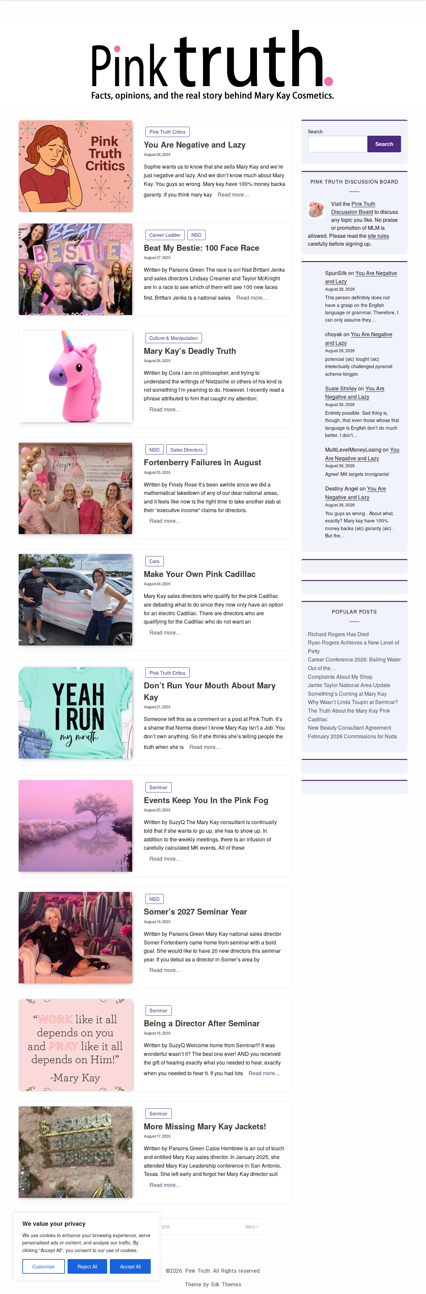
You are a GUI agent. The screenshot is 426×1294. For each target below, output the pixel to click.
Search (315, 131)
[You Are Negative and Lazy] (75, 166)
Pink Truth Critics (167, 131)
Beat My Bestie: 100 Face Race (201, 247)
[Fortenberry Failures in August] (75, 488)
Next (250, 1226)
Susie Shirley (341, 388)
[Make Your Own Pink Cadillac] (75, 600)
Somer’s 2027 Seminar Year (195, 911)
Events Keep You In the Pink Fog (206, 799)
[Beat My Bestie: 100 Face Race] (75, 269)
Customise (43, 1266)
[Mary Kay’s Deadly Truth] (75, 376)
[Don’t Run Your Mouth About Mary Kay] (75, 713)
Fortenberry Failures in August (202, 462)
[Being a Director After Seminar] (75, 1045)
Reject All (87, 1266)
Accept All (130, 1266)
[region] (86, 1247)
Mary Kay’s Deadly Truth (190, 350)
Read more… (233, 194)
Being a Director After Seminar (202, 1023)
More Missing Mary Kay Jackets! (205, 1126)
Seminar (158, 787)
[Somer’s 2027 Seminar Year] (75, 937)
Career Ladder (164, 234)
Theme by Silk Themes (213, 1284)
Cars (154, 560)
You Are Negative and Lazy (195, 144)
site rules (378, 235)
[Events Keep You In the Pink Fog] (75, 826)
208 (166, 1226)
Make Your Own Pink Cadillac (200, 573)
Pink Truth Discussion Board (353, 208)
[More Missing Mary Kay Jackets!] (75, 1152)
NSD (196, 234)
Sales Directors (186, 449)
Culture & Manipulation (173, 337)
